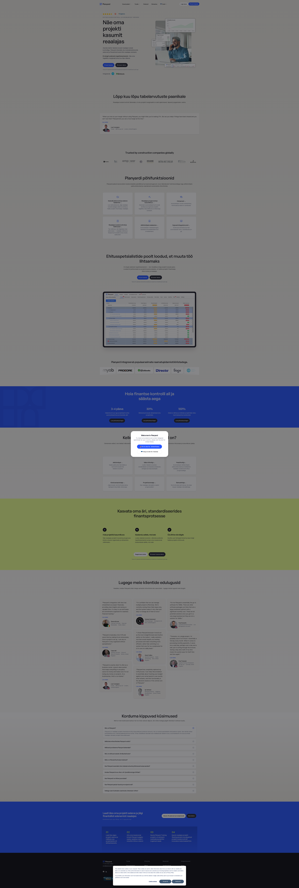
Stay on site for (150, 451)
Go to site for (150, 446)
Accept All (165, 881)
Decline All (177, 881)
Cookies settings (153, 881)
